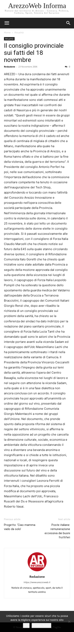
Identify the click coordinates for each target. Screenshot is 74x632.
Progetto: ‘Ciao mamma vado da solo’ (19, 527)
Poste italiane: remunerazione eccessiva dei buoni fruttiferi (57, 531)
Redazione (9, 66)
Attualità (19, 32)
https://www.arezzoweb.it (37, 582)
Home (7, 32)
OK (26, 625)
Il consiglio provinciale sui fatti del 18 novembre (34, 53)
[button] (68, 23)
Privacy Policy (41, 625)
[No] (69, 622)
